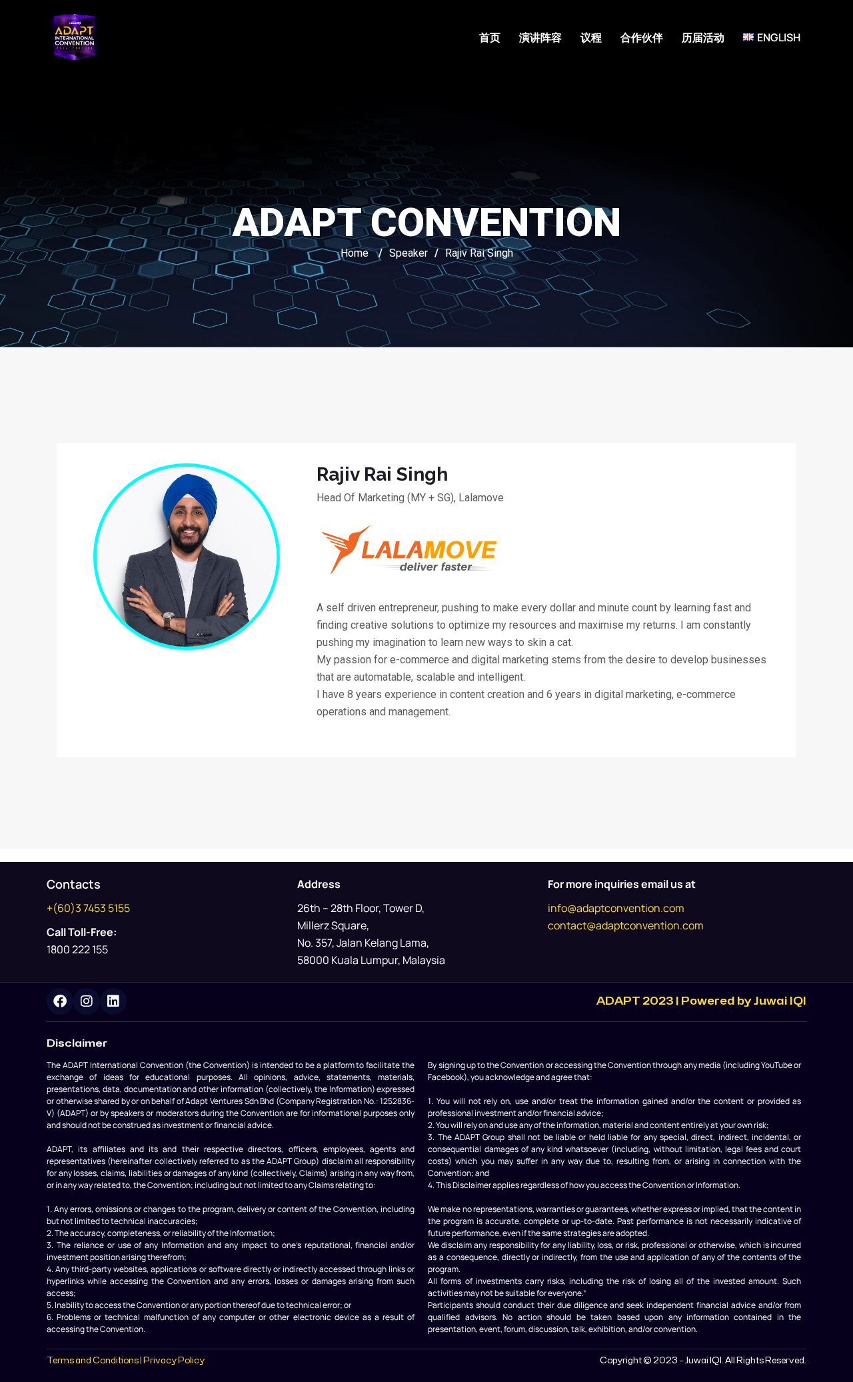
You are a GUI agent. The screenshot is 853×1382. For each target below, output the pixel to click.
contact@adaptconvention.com (626, 925)
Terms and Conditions (93, 1361)
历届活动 (703, 37)
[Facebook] (60, 1001)
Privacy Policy (174, 1361)
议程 (591, 37)
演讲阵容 (540, 37)
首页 (489, 37)
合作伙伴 (641, 37)
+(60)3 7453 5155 (88, 908)
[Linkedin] (113, 1001)
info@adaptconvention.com (616, 908)
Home (355, 253)
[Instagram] (86, 1001)
